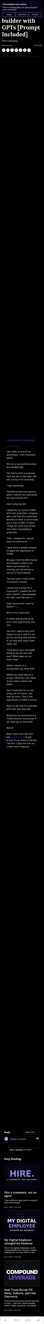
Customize (22, 14)
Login (11, 1150)
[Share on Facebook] (8, 50)
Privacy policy (15, 7)
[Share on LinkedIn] (20, 50)
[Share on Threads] (16, 50)
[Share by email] (3, 50)
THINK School (18, 737)
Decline (35, 14)
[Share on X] (12, 50)
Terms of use (30, 7)
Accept (9, 14)
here (16, 606)
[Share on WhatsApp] (29, 50)
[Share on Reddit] (25, 50)
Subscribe (18, 1150)
